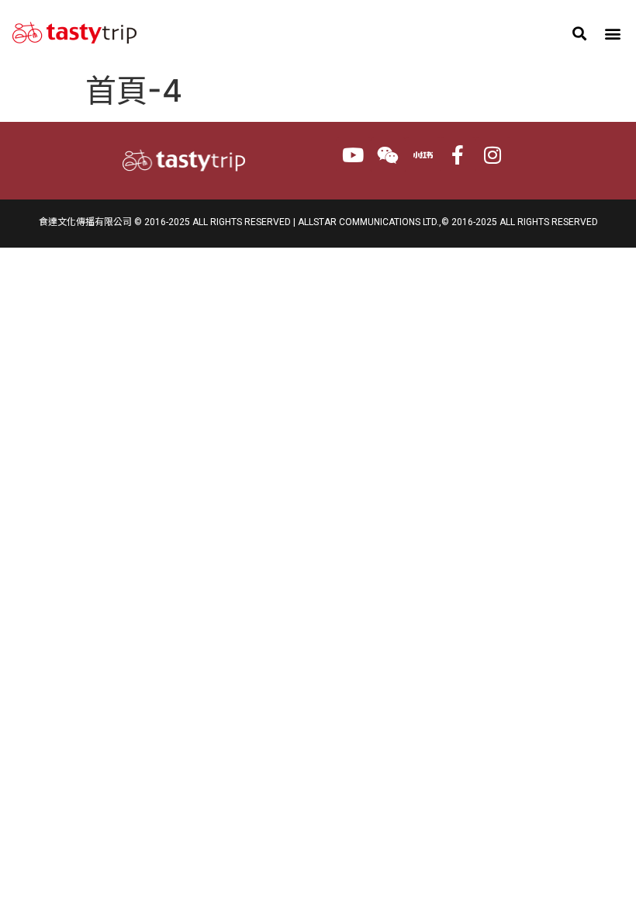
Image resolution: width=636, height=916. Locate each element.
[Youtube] (353, 154)
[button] (580, 33)
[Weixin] (388, 154)
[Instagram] (492, 154)
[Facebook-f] (458, 154)
